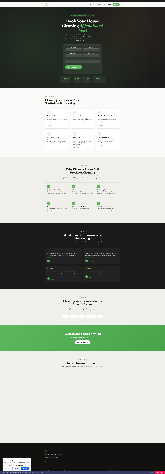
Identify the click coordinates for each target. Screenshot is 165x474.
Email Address (73, 53)
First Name (73, 47)
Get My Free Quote (73, 67)
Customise (8, 468)
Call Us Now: (53, 1)
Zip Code (82, 59)
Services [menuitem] (92, 4)
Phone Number (91, 53)
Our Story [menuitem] (98, 4)
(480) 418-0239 (50, 461)
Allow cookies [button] (160, 472)
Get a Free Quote (82, 342)
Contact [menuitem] (109, 4)
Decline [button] (151, 472)
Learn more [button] (40, 472)
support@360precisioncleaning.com (54, 464)
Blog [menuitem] (104, 4)
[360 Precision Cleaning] (46, 4)
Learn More (50, 125)
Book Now (116, 4)
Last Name (91, 47)
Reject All (17, 468)
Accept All (25, 468)
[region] (17, 464)
